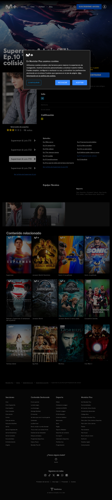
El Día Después (60, 414)
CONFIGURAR (33, 83)
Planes (83, 426)
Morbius (61, 364)
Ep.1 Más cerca (48, 142)
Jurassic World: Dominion (41, 275)
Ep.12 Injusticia (82, 159)
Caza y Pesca (34, 442)
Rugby (58, 426)
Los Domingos (35, 408)
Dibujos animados (36, 436)
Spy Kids (35, 364)
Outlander (34, 420)
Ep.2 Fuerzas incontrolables (86, 142)
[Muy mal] (8, 130)
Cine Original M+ (10, 405)
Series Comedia (10, 436)
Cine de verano (10, 420)
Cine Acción (9, 414)
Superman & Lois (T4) (21, 168)
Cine (32, 6)
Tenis (57, 423)
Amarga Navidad (36, 411)
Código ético (85, 414)
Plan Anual (84, 433)
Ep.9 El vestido (48, 156)
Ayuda (56, 462)
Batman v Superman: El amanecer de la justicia (18, 319)
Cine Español (9, 408)
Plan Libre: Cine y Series (88, 423)
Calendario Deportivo (62, 439)
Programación (60, 445)
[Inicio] (11, 6)
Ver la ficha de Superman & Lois (25, 174)
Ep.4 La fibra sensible (84, 145)
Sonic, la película (90, 275)
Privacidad (65, 482)
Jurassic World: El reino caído (69, 318)
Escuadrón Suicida (91, 318)
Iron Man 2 (88, 364)
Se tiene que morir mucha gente (40, 417)
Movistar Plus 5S (35, 445)
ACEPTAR (80, 83)
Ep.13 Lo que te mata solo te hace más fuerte (58, 163)
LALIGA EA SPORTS (61, 408)
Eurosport (59, 436)
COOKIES (73, 482)
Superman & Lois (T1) (21, 140)
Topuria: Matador (61, 429)
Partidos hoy (59, 442)
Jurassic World (37, 318)
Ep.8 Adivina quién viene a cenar (88, 152)
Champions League (61, 405)
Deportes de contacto (62, 433)
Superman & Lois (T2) (21, 149)
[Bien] (16, 130)
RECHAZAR (62, 83)
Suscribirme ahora (89, 6)
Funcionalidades (86, 405)
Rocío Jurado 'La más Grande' (40, 426)
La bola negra (35, 405)
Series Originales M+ (12, 429)
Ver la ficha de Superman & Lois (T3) (55, 167)
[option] (14, 214)
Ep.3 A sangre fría (49, 145)
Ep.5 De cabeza (48, 149)
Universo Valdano (61, 417)
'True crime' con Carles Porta (39, 429)
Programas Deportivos (37, 439)
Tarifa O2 (84, 439)
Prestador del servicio (42, 482)
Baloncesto (59, 420)
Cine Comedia (10, 411)
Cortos (8, 417)
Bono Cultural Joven (87, 436)
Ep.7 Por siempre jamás (51, 152)
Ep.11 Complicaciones (50, 159)
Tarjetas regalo (85, 442)
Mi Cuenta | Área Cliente (88, 408)
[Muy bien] (18, 130)
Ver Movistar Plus (86, 402)
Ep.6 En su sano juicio (84, 149)
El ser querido (35, 402)
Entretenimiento (10, 442)
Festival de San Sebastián (38, 433)
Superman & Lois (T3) (21, 159)
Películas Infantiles (11, 423)
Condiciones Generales (88, 411)
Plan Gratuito (85, 429)
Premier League (61, 411)
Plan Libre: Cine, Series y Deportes (91, 420)
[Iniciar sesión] (104, 7)
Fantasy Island (11, 364)
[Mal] (10, 130)
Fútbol (42, 6)
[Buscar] (74, 7)
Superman (9, 275)
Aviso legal (55, 482)
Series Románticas (11, 433)
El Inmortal (34, 414)
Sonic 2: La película (65, 275)
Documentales (10, 439)
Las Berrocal (34, 423)
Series (23, 6)
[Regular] (13, 130)
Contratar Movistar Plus (88, 417)
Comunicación (85, 445)
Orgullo (8, 445)
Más (51, 7)
